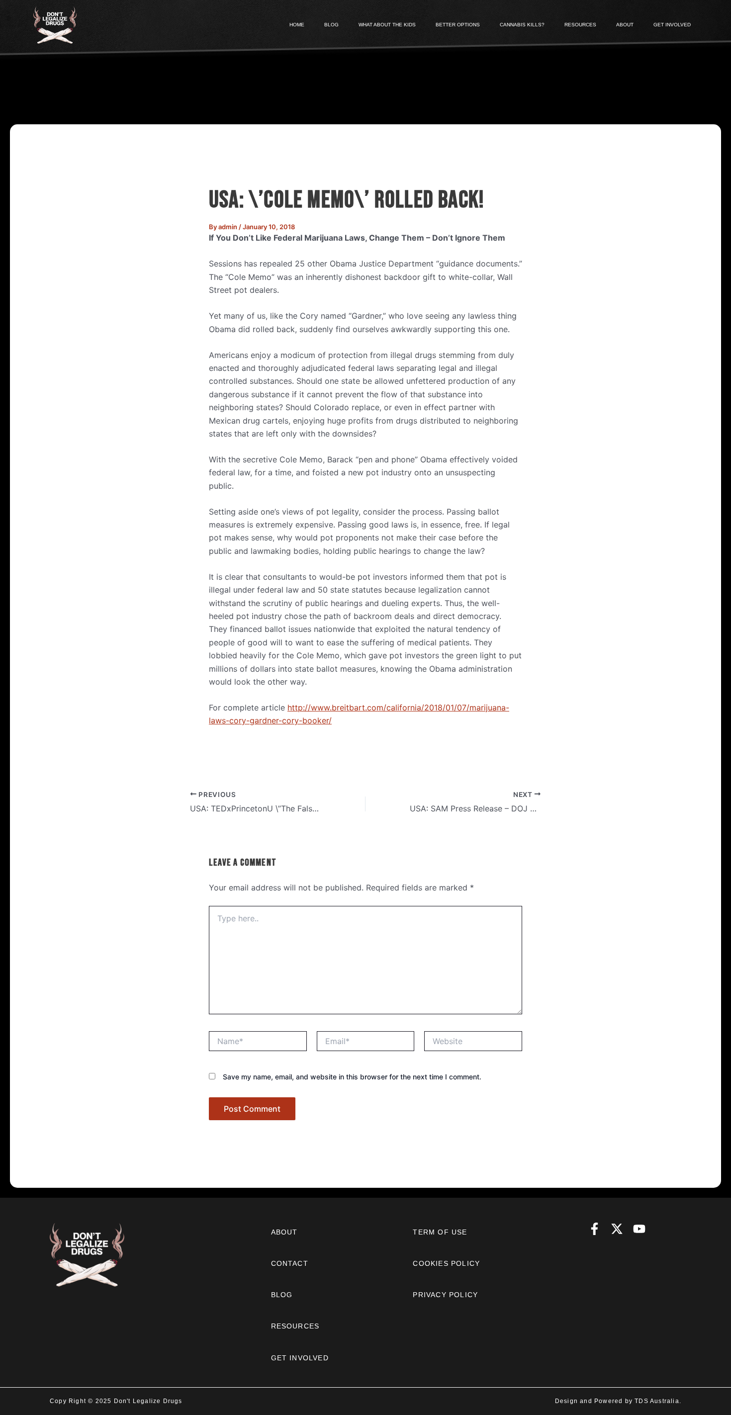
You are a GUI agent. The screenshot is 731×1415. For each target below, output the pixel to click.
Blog (282, 1295)
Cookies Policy (446, 1263)
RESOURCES (580, 24)
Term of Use (440, 1232)
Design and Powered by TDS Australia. (618, 1401)
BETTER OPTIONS (458, 24)
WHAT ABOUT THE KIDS (387, 24)
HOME (296, 24)
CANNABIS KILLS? (522, 24)
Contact (289, 1263)
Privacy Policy (445, 1295)
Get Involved (300, 1358)
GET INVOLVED (672, 24)
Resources (295, 1326)
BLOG (331, 24)
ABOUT (625, 24)
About (284, 1232)
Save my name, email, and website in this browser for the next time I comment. (352, 1076)
